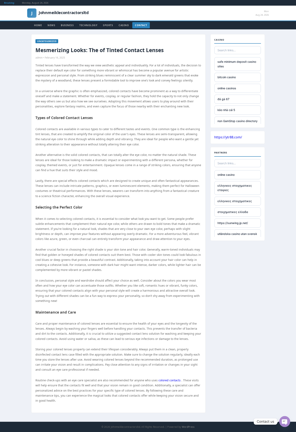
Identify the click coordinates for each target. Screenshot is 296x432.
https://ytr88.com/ (228, 137)
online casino (226, 174)
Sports (108, 25)
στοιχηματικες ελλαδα (232, 212)
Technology (88, 25)
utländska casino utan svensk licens (237, 236)
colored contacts (169, 380)
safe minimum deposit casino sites (236, 64)
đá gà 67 (223, 99)
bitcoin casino (226, 77)
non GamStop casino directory (237, 121)
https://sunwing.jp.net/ (232, 223)
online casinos (226, 88)
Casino (124, 25)
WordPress (188, 427)
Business (67, 25)
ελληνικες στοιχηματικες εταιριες (234, 188)
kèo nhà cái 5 (226, 110)
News (51, 25)
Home (38, 25)
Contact (141, 25)
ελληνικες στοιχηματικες (234, 201)
